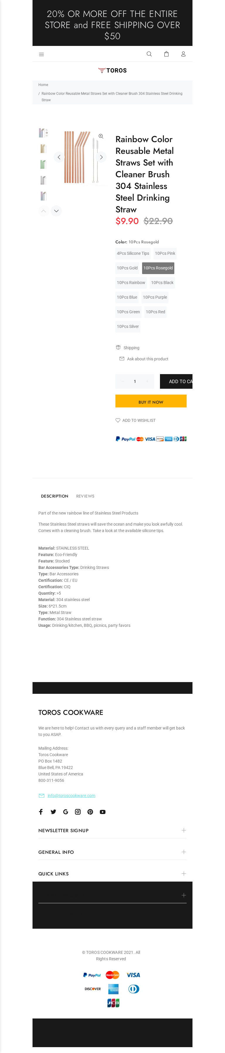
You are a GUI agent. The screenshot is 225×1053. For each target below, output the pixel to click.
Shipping (131, 347)
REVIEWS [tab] (85, 496)
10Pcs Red (155, 311)
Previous (59, 157)
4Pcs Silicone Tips (133, 253)
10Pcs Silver (128, 326)
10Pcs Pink (165, 253)
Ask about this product (147, 359)
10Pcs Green (128, 311)
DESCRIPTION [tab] (55, 496)
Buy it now (151, 402)
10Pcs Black (162, 282)
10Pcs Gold (127, 268)
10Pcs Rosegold (158, 268)
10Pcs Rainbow (131, 282)
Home (43, 85)
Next (101, 157)
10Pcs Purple (155, 297)
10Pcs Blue (127, 297)
